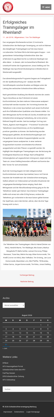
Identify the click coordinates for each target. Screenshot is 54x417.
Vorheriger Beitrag (27, 275)
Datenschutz (19, 412)
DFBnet (5, 363)
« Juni (5, 348)
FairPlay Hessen (9, 373)
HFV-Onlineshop (9, 380)
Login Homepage (33, 412)
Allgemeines (19, 37)
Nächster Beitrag (27, 281)
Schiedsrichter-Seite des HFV (14, 370)
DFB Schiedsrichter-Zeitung (13, 376)
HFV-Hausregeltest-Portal (13, 366)
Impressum (8, 412)
